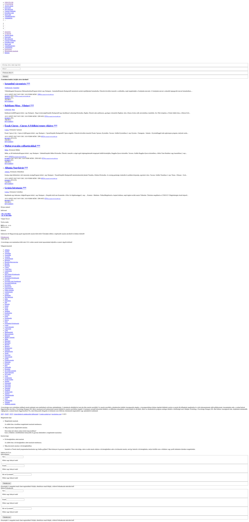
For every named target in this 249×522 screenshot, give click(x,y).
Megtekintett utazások (11, 51)
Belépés (7, 53)
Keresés (5, 76)
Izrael (6, 308)
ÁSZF (7, 414)
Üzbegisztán (8, 400)
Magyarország (9, 334)
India (6, 299)
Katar (6, 316)
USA (6, 399)
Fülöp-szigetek (9, 290)
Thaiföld (7, 390)
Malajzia (7, 336)
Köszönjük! (4, 486)
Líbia (6, 330)
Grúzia (7, 192)
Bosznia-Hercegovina (11, 262)
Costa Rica (8, 269)
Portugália (8, 367)
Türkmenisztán (9, 395)
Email (4, 466)
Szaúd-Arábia (9, 379)
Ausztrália (8, 255)
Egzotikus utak (9, 13)
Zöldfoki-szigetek (10, 404)
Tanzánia (7, 388)
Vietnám (7, 402)
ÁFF (2, 414)
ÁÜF (11, 414)
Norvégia (7, 355)
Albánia (7, 172)
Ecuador (7, 279)
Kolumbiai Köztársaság (12, 323)
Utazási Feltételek (10, 11)
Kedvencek (8, 49)
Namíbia (7, 350)
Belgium (7, 260)
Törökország (8, 88)
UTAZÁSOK (9, 4)
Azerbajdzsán (9, 258)
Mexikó (7, 344)
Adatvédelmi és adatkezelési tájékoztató (26, 414)
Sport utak (8, 14)
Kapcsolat (8, 7)
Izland (6, 306)
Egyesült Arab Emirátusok (13, 281)
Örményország (9, 360)
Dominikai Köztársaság (12, 278)
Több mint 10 (5, 239)
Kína (6, 322)
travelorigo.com (56, 414)
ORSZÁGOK (9, 2)
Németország (9, 351)
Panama (7, 364)
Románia (7, 369)
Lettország (8, 109)
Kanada (7, 315)
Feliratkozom (5, 237)
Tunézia (7, 393)
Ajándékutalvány (10, 16)
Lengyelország (9, 327)
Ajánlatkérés (8, 18)
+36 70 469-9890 (6, 215)
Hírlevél (3, 230)
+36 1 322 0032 (6, 214)
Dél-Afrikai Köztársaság (12, 274)
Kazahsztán (8, 318)
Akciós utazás (9, 6)
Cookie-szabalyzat (45, 414)
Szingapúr (8, 383)
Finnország (8, 286)
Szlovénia (8, 386)
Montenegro (8, 348)
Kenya (7, 320)
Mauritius (8, 343)
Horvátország (9, 9)
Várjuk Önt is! (5, 219)
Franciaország (9, 288)
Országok (8, 32)
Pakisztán (8, 362)
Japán (6, 309)
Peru (6, 365)
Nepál (6, 353)
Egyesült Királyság (10, 283)
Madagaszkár (9, 332)
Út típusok (8, 33)
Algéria (7, 251)
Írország (7, 304)
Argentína (8, 253)
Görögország (9, 292)
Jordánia (7, 311)
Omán (6, 358)
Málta (6, 150)
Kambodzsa (8, 313)
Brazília (7, 264)
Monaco (7, 346)
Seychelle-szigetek (10, 371)
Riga (13, 109)
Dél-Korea (8, 276)
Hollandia (8, 295)
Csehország (8, 271)
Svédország (8, 378)
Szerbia (7, 381)
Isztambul (16, 88)
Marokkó (7, 341)
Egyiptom (8, 285)
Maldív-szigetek (9, 337)
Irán (6, 302)
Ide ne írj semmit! (7, 474)
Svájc (6, 376)
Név (3, 457)
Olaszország (8, 357)
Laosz (6, 325)
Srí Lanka (8, 374)
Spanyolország (9, 372)
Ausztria (7, 257)
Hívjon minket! (5, 207)
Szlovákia (8, 385)
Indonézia (8, 300)
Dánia (6, 272)
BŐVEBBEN (9, 101)
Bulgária (7, 265)
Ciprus (7, 130)
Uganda (7, 397)
